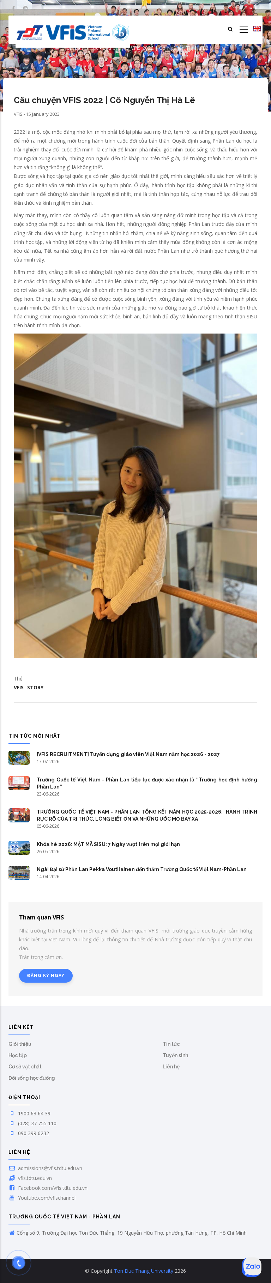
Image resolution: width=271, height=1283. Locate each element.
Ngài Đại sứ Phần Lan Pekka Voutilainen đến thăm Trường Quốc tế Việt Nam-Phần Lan (142, 869)
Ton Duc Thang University (143, 1270)
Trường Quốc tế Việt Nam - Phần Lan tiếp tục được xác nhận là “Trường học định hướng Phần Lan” (147, 783)
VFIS (19, 687)
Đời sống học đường (31, 1078)
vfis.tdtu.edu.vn (34, 1178)
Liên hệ (171, 1066)
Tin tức (89, 47)
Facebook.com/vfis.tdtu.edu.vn (52, 1188)
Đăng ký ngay (46, 975)
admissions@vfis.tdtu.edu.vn (49, 1168)
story (35, 687)
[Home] (73, 30)
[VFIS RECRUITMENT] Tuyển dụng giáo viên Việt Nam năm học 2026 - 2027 (128, 754)
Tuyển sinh (175, 1055)
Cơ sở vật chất (25, 1066)
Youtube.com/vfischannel (46, 1197)
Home (70, 47)
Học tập (17, 1055)
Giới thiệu (19, 1044)
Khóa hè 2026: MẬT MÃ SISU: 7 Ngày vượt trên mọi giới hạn (108, 844)
